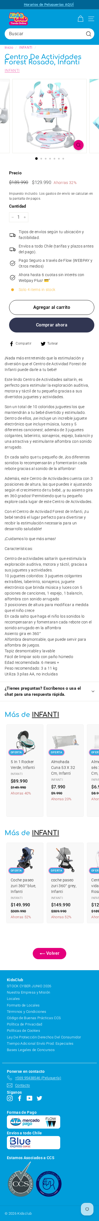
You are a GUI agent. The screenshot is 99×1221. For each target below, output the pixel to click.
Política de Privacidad (24, 1024)
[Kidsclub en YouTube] (29, 1098)
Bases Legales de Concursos (31, 1050)
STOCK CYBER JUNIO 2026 (29, 986)
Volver (52, 953)
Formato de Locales (23, 1005)
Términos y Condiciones (26, 1012)
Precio (15, 172)
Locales (13, 999)
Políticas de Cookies (23, 1030)
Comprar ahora (51, 325)
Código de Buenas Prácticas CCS (34, 1018)
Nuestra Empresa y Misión (28, 992)
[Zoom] (78, 145)
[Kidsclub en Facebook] (20, 1098)
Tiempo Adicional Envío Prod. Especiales (40, 1043)
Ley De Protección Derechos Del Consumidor (44, 1037)
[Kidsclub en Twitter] (39, 1098)
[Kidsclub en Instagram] (10, 1098)
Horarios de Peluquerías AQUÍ (49, 4)
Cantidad (17, 206)
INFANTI (25, 48)
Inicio (9, 48)
